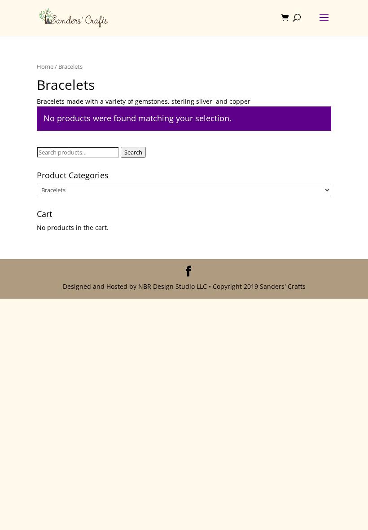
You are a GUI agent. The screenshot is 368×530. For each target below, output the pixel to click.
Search (133, 152)
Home (45, 66)
